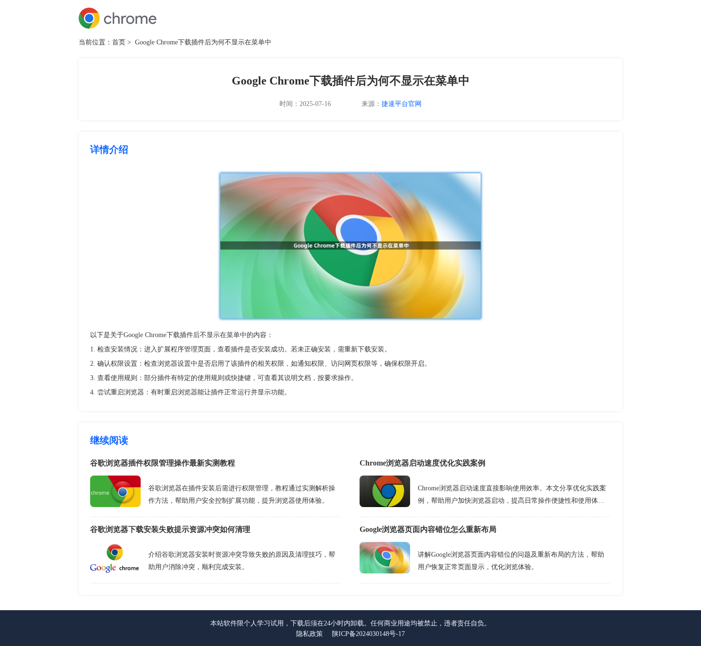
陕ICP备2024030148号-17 (368, 633)
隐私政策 (309, 633)
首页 (118, 42)
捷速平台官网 (401, 103)
